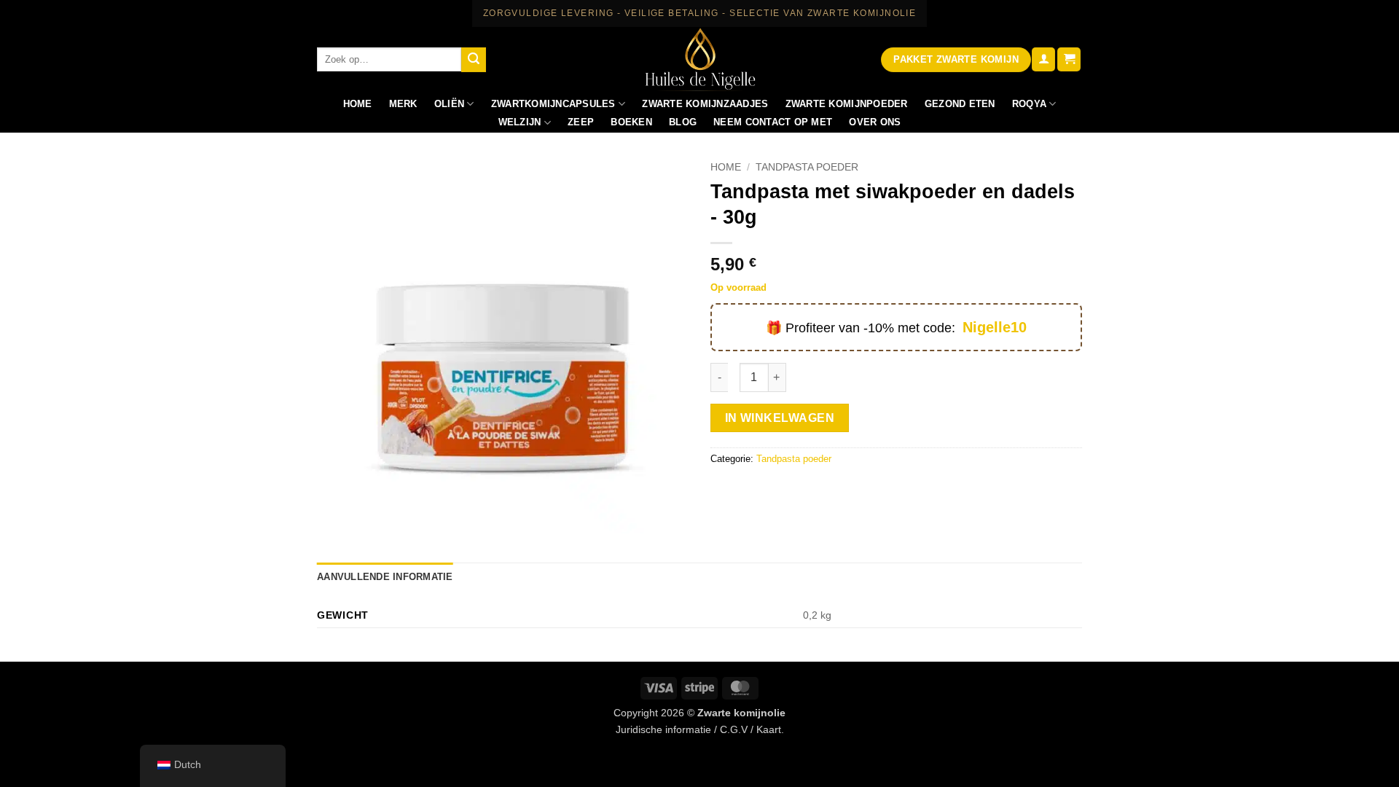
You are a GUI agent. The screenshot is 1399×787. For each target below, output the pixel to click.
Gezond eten (960, 103)
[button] (1043, 59)
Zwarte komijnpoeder (846, 103)
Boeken (631, 122)
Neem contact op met (772, 122)
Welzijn (519, 122)
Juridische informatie (663, 729)
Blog (683, 122)
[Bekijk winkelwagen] (1069, 59)
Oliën (449, 103)
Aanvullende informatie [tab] (385, 576)
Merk (403, 103)
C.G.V (734, 729)
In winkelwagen (780, 418)
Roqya (1029, 103)
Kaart (768, 729)
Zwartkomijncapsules (553, 103)
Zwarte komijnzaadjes (705, 103)
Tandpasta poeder (807, 167)
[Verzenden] (473, 59)
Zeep (581, 122)
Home (357, 103)
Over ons (875, 122)
